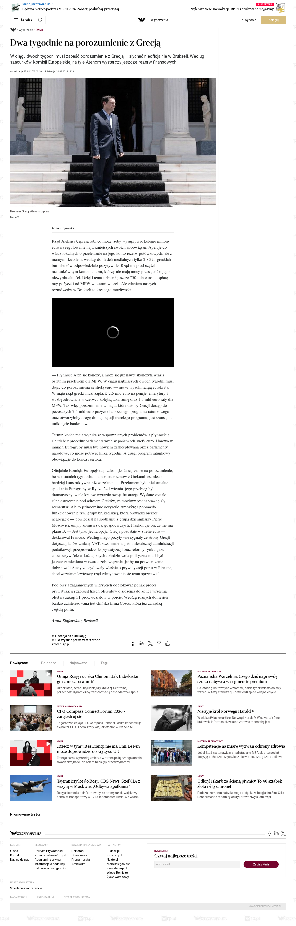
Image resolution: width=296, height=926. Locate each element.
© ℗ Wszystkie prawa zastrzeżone (76, 640)
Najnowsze (78, 663)
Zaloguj (273, 20)
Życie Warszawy (118, 877)
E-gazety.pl (114, 855)
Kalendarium (45, 897)
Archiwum (79, 864)
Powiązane (19, 663)
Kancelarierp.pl (117, 868)
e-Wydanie (249, 20)
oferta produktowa (77, 897)
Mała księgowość (118, 864)
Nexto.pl (112, 859)
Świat (39, 29)
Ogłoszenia (79, 855)
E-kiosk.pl (113, 851)
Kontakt (15, 855)
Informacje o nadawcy (50, 864)
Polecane (49, 663)
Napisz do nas (19, 859)
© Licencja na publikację (69, 636)
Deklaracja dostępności (50, 868)
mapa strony (18, 897)
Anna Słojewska (63, 228)
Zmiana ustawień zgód (50, 855)
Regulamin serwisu (48, 859)
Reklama (78, 851)
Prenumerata (81, 859)
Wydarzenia (159, 20)
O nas (14, 851)
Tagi (104, 663)
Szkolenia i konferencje (26, 888)
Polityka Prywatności (49, 851)
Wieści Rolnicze (117, 872)
